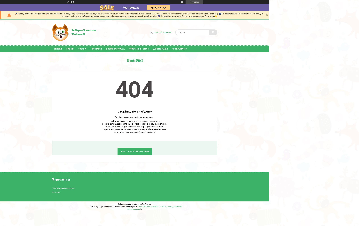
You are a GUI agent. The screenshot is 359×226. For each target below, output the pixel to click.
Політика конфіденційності (63, 188)
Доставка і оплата (115, 49)
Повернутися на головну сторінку (134, 151)
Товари (82, 49)
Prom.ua (148, 204)
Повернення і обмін (139, 49)
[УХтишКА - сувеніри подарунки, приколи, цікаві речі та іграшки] (60, 32)
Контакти (97, 49)
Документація (160, 49)
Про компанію (179, 49)
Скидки (58, 49)
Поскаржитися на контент (149, 207)
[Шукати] (213, 32)
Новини (70, 49)
